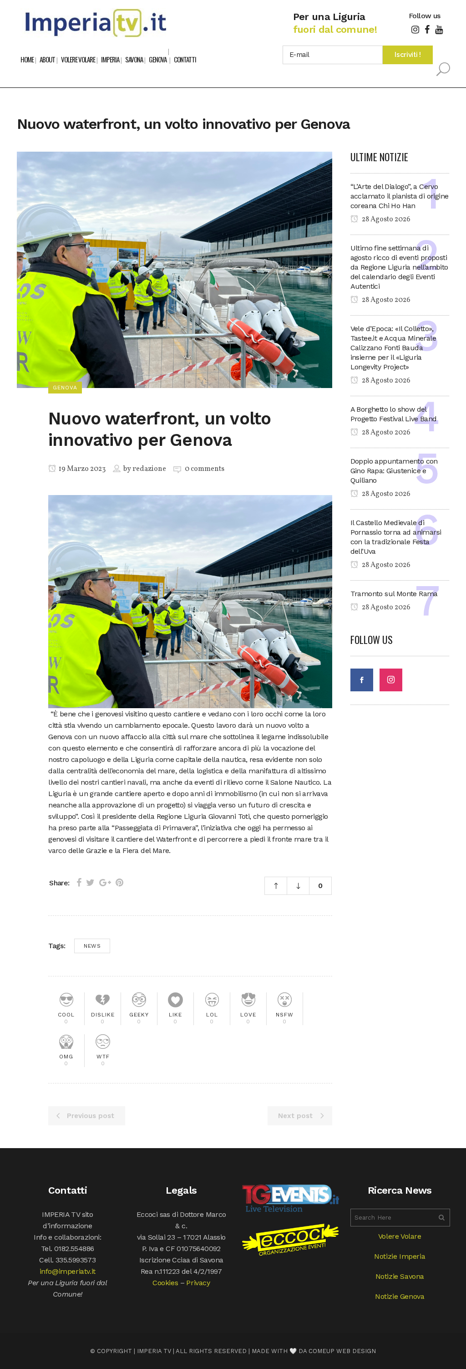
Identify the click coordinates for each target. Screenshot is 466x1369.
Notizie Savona (399, 1276)
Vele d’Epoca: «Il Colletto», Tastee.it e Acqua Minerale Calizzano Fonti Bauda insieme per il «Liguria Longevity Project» (393, 347)
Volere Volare (399, 1236)
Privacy (198, 1282)
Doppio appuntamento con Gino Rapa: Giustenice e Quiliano (394, 471)
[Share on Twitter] (90, 882)
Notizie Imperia (399, 1256)
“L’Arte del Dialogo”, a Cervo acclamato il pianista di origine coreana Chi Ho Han (399, 196)
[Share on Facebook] (78, 882)
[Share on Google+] (105, 882)
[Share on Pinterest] (119, 882)
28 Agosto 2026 (385, 220)
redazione (149, 469)
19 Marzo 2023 (81, 469)
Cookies (165, 1282)
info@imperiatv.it (68, 1271)
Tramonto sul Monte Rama (394, 593)
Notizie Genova (399, 1296)
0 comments (204, 469)
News (92, 946)
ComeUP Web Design (342, 1351)
